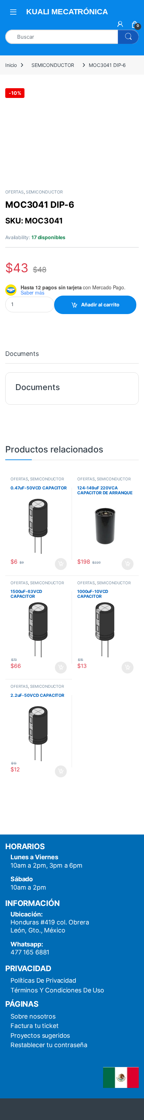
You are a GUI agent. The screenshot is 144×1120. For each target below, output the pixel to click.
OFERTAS (14, 192)
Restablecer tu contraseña (48, 1045)
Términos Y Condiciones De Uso (57, 990)
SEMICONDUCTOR (52, 65)
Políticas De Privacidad (43, 980)
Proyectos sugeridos (40, 1035)
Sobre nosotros (33, 1016)
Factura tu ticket (34, 1025)
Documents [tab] (22, 354)
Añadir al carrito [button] (59, 564)
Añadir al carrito (100, 304)
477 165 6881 (29, 952)
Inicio (11, 65)
